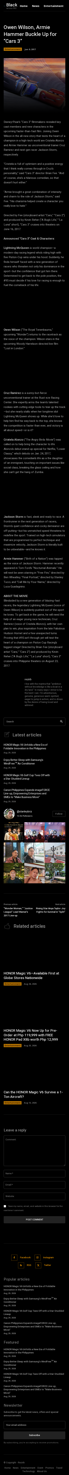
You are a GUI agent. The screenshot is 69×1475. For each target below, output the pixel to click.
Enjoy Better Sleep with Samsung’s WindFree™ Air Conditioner (23, 762)
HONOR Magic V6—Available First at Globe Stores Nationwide (31, 975)
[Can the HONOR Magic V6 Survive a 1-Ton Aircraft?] (34, 1070)
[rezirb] (12, 693)
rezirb (28, 679)
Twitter (47, 1265)
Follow (59, 814)
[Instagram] (38, 1258)
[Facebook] (14, 1258)
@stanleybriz (24, 812)
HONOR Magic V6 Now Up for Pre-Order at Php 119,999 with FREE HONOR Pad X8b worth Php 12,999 (31, 1035)
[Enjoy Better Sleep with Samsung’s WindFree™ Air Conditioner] (59, 763)
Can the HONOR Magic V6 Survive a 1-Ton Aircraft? (33, 1094)
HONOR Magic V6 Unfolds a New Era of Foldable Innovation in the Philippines (26, 746)
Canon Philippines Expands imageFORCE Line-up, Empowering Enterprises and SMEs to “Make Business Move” (27, 793)
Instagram (48, 1257)
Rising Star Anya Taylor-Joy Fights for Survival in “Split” (50, 910)
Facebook (25, 1257)
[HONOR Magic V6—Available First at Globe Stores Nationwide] (34, 951)
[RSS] (21, 1265)
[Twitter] (38, 1265)
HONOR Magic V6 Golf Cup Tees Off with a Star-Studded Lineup (27, 777)
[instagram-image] (14, 832)
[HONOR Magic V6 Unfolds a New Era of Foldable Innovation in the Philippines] (59, 748)
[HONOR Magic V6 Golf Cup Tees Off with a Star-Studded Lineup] (59, 778)
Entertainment (13, 49)
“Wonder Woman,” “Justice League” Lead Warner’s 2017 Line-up (18, 912)
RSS (29, 1265)
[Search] (61, 722)
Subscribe (34, 1435)
